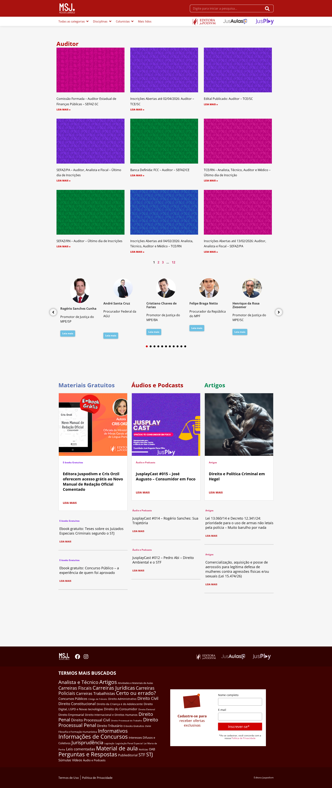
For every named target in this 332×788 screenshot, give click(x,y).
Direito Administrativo (122, 699)
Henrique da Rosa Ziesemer (246, 305)
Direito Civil (147, 698)
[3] (154, 346)
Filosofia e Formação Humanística (77, 731)
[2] (151, 346)
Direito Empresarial (71, 715)
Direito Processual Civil (90, 720)
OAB (152, 749)
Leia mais (67, 333)
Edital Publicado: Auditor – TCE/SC (228, 99)
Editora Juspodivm (264, 777)
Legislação (109, 743)
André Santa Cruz (116, 303)
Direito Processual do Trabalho (126, 720)
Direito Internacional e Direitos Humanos (111, 715)
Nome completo (228, 695)
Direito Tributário (110, 725)
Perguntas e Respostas (87, 754)
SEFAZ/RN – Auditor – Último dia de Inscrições (89, 241)
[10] (181, 346)
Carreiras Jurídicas (114, 687)
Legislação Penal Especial (129, 743)
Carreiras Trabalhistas (95, 693)
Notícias (143, 749)
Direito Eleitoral (146, 709)
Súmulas (64, 760)
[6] (166, 346)
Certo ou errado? (136, 693)
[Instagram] (86, 656)
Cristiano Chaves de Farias (161, 305)
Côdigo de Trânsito (97, 699)
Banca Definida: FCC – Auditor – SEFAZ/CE (159, 170)
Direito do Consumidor (120, 709)
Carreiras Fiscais (75, 688)
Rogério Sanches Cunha (78, 308)
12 (173, 262)
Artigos (213, 462)
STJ (149, 754)
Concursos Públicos (72, 698)
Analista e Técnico (78, 682)
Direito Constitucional (77, 703)
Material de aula (117, 748)
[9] (177, 346)
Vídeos (77, 760)
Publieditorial (128, 755)
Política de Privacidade (244, 738)
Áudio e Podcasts (145, 462)
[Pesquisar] (268, 8)
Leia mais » (63, 109)
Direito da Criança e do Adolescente (120, 704)
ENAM (148, 726)
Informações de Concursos (93, 736)
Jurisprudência (87, 742)
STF (142, 755)
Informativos (113, 731)
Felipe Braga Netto (203, 303)
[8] (174, 346)
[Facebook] (77, 656)
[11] (185, 346)
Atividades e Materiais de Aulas (135, 683)
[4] (158, 346)
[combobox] (226, 8)
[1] (147, 346)
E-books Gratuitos (73, 462)
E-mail (222, 710)
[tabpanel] (79, 308)
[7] (170, 346)
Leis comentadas (80, 749)
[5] (162, 346)
